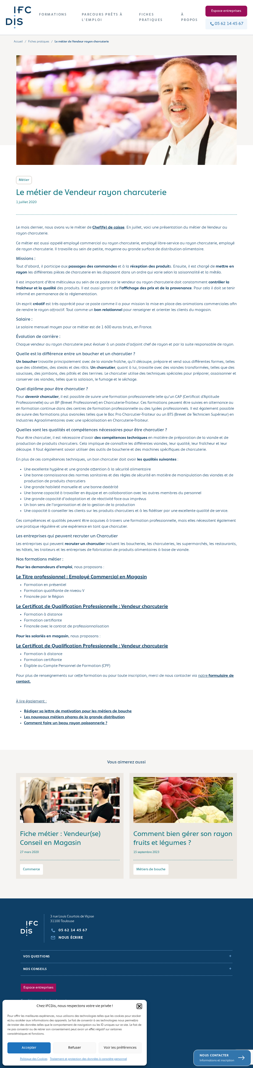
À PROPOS (189, 17)
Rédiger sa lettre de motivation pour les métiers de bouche (78, 711)
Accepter (29, 1048)
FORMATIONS (53, 15)
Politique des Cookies (33, 1059)
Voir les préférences (120, 1048)
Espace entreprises (226, 11)
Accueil (18, 41)
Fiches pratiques (38, 41)
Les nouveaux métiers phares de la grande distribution (74, 717)
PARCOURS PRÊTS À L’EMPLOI (102, 17)
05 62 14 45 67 (229, 24)
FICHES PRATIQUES (151, 17)
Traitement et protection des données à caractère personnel (88, 1059)
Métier (24, 180)
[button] (139, 1006)
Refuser (74, 1048)
